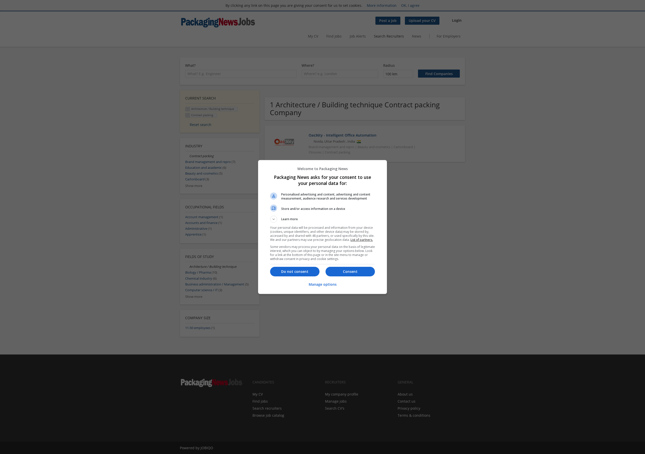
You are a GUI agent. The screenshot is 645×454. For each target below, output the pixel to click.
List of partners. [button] (361, 240)
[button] (322, 219)
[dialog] (322, 227)
